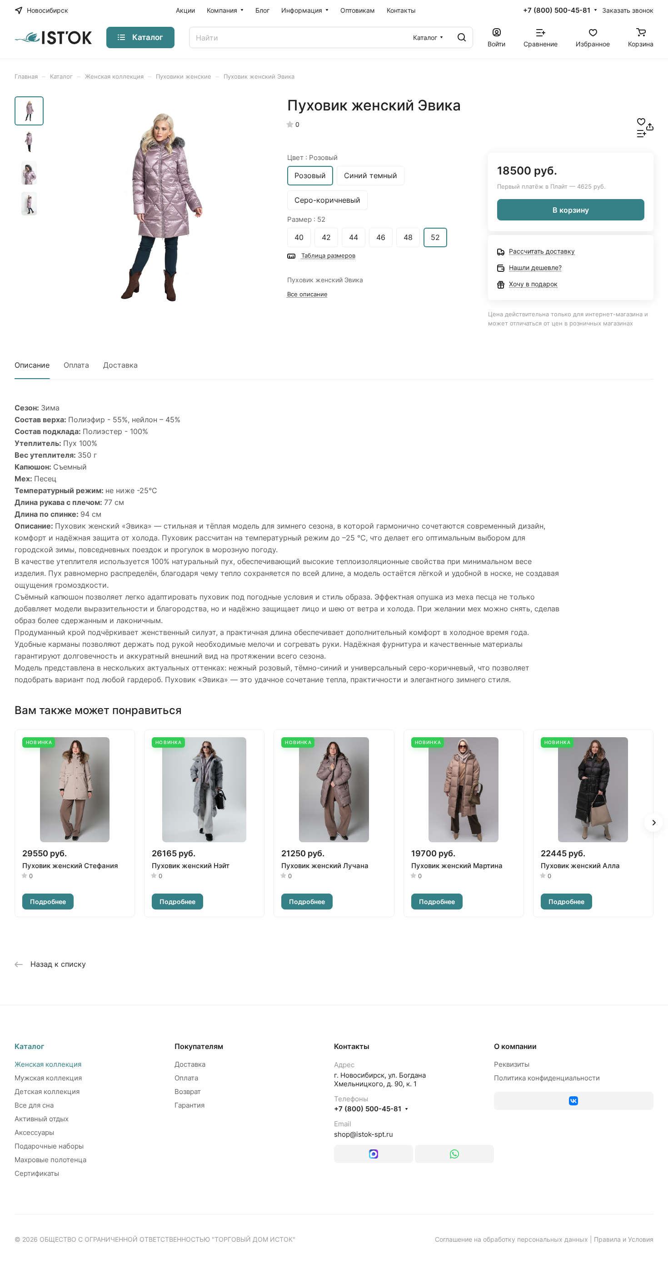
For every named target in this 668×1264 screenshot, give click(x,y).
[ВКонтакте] (574, 1101)
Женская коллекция (48, 1064)
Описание (32, 365)
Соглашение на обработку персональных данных (511, 1239)
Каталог (29, 1046)
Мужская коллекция (48, 1078)
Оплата (76, 365)
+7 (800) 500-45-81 (556, 10)
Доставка (120, 365)
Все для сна (34, 1105)
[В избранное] (641, 121)
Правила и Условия (623, 1239)
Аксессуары (34, 1132)
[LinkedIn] (373, 1154)
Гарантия (189, 1105)
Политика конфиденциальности (547, 1078)
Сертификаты (37, 1173)
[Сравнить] (641, 133)
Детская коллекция (47, 1091)
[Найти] (461, 37)
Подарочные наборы (49, 1146)
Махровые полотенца (50, 1159)
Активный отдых (42, 1118)
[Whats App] (454, 1154)
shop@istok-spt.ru (363, 1134)
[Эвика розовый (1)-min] (159, 207)
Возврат (187, 1091)
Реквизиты (511, 1064)
